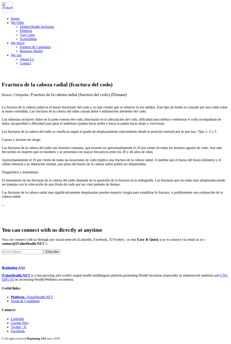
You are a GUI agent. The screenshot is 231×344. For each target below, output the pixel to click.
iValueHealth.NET (16, 275)
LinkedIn (17, 319)
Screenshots (28, 39)
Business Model (31, 51)
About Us (27, 59)
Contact (25, 63)
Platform (26, 31)
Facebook (18, 331)
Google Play (20, 323)
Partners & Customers (35, 47)
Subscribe (51, 251)
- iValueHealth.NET (32, 297)
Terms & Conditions (25, 301)
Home (15, 19)
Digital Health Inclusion (37, 27)
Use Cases (27, 35)
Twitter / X (18, 327)
